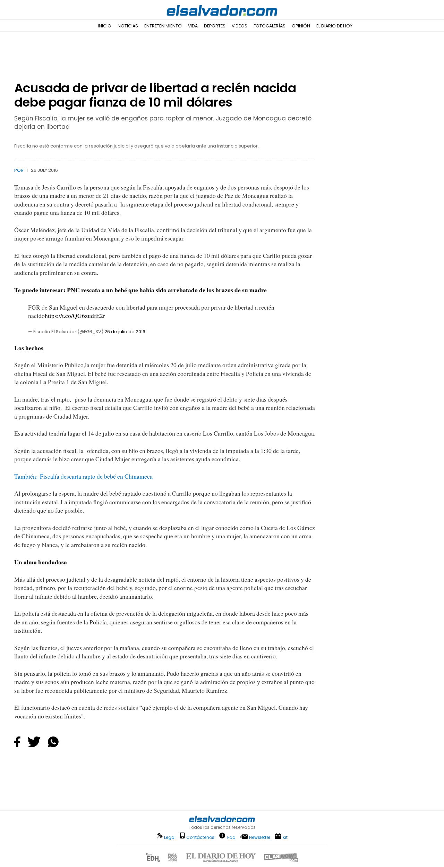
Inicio (104, 26)
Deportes (214, 26)
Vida (193, 26)
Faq (231, 837)
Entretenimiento (163, 26)
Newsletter (259, 837)
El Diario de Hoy (334, 26)
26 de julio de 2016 (124, 331)
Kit (285, 837)
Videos (239, 26)
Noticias (128, 26)
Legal (170, 837)
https (51, 316)
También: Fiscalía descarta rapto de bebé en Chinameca (83, 476)
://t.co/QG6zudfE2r (81, 316)
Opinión (301, 26)
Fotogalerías (269, 26)
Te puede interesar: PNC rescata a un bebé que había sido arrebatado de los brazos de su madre (140, 289)
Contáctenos (200, 837)
